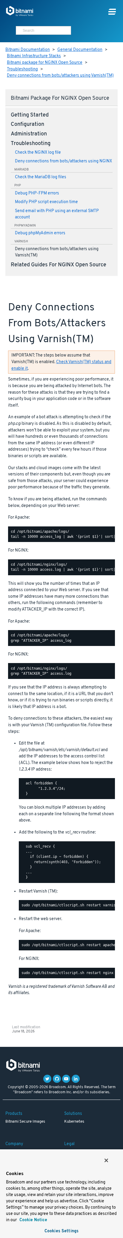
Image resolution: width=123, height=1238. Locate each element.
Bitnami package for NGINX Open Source (44, 63)
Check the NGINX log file (38, 152)
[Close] (106, 1160)
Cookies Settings (61, 1231)
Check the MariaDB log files (40, 177)
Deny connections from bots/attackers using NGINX (63, 161)
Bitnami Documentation (27, 50)
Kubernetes (74, 1121)
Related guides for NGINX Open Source (58, 265)
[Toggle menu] (112, 12)
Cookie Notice (32, 1220)
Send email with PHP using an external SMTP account (57, 214)
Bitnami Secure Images (25, 1121)
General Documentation (79, 50)
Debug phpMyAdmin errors (40, 233)
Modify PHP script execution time (46, 202)
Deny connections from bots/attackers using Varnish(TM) (60, 75)
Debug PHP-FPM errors (37, 193)
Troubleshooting (22, 69)
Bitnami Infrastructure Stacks (34, 56)
